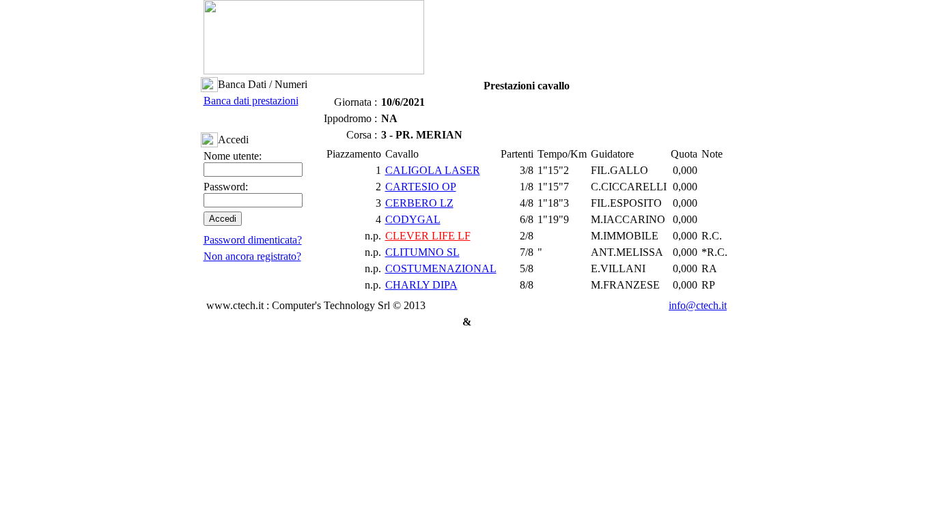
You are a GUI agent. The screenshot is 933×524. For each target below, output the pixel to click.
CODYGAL (413, 219)
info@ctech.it (698, 305)
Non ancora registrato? (252, 256)
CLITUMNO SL (422, 252)
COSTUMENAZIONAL (441, 268)
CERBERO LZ (419, 203)
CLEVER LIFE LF (428, 236)
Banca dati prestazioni (251, 100)
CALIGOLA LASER (432, 170)
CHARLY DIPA (421, 285)
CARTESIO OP (420, 186)
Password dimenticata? (253, 240)
